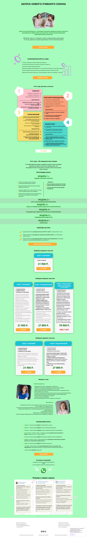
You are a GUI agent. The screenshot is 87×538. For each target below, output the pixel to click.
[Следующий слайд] (75, 497)
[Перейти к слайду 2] (38, 516)
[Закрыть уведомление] (84, 527)
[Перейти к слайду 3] (39, 516)
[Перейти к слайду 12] (47, 516)
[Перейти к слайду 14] (49, 516)
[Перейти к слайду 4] (40, 516)
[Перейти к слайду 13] (48, 516)
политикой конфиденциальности (76, 532)
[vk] (41, 531)
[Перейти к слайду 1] (37, 516)
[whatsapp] (45, 531)
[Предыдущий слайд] (11, 497)
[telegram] (43, 531)
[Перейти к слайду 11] (46, 516)
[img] (43, 471)
